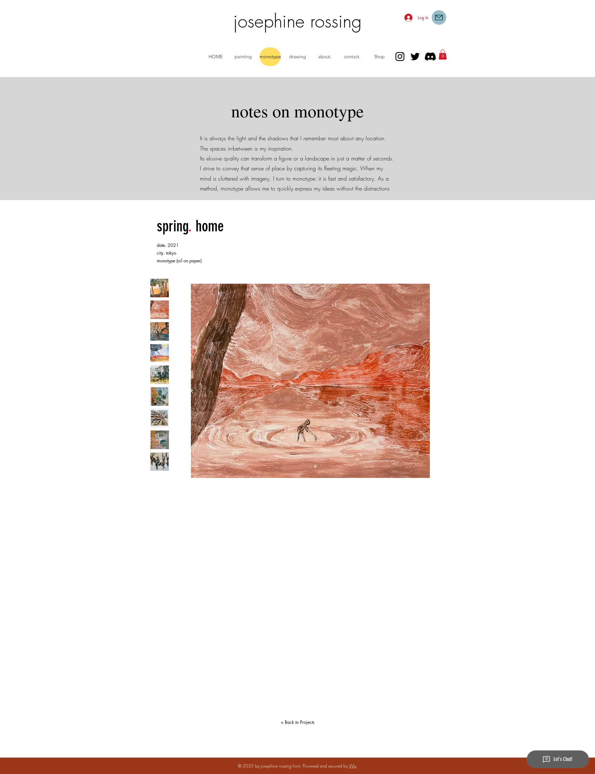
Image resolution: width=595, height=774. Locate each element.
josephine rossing (297, 21)
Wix (352, 766)
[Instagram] (400, 56)
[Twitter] (415, 56)
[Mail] (439, 17)
